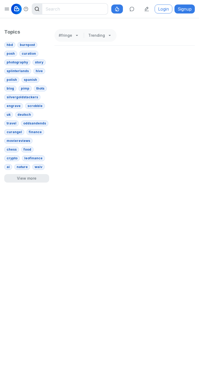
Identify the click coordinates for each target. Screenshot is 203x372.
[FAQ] (26, 8)
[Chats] (132, 8)
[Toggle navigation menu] (7, 8)
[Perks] (117, 8)
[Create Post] (147, 8)
